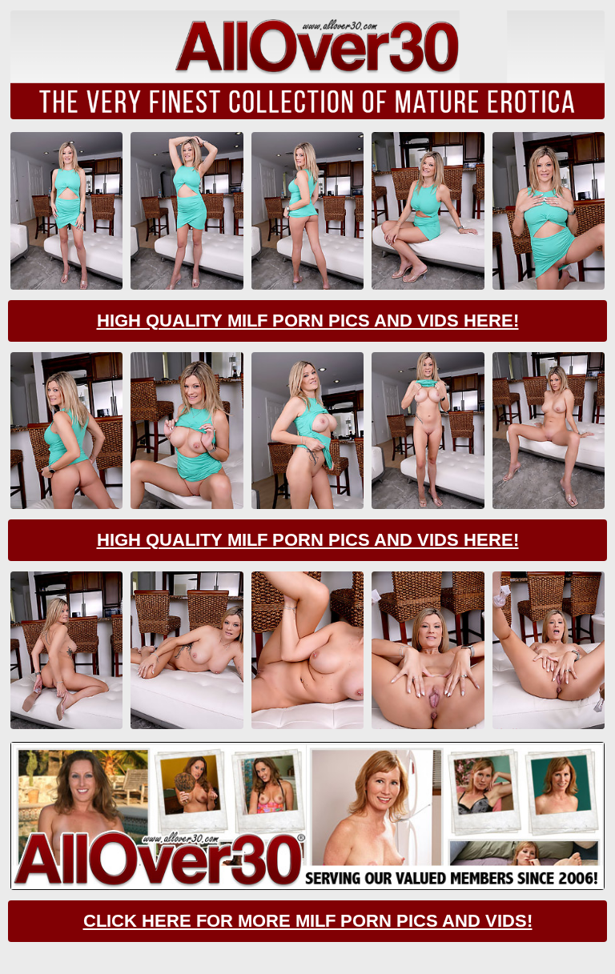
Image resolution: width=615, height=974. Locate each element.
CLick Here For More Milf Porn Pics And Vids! (308, 921)
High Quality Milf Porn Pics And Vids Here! (308, 321)
